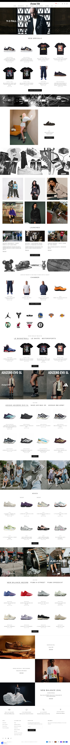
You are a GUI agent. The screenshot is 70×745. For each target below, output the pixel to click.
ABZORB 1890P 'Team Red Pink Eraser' (26, 603)
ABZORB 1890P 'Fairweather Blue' (10, 603)
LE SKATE (35, 338)
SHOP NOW (51, 649)
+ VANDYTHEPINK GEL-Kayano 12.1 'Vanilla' (43, 514)
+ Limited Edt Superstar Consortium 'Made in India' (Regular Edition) (10, 59)
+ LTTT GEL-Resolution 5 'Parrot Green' (10, 538)
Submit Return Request (18, 734)
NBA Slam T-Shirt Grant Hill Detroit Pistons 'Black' (43, 59)
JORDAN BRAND (57, 220)
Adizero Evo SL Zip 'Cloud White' (43, 425)
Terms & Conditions (5, 727)
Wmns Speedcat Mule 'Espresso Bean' (49, 133)
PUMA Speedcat (55, 582)
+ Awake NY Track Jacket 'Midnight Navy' (43, 298)
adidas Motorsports (10, 424)
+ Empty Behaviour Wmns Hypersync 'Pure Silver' (26, 538)
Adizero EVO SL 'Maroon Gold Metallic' (60, 451)
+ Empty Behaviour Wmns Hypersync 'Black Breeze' (43, 538)
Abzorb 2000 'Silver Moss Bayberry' (60, 603)
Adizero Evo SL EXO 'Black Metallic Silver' (26, 451)
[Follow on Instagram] (5, 738)
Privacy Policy (4, 726)
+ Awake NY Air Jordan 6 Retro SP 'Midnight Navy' (9, 359)
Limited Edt (4, 722)
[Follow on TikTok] (10, 738)
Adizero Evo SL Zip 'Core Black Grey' (26, 426)
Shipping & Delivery (17, 724)
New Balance (9, 601)
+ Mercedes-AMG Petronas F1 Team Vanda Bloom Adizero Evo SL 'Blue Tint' (9, 426)
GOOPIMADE (35, 220)
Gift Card (15, 731)
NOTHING (35, 196)
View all (35, 456)
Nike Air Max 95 (38, 405)
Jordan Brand (9, 296)
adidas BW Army (56, 405)
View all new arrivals (35, 90)
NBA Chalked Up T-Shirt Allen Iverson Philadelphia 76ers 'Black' (9, 84)
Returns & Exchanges (17, 726)
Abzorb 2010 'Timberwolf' (9, 626)
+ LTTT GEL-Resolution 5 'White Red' (60, 514)
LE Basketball (21, 338)
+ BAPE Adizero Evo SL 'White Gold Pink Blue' (43, 451)
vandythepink (12, 196)
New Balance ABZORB (17, 582)
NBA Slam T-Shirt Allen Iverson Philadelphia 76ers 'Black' (60, 59)
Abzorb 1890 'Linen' (60, 626)
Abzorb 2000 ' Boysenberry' (26, 626)
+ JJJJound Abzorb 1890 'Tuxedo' (43, 626)
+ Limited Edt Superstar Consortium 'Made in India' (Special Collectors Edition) (26, 59)
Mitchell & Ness (43, 57)
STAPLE (12, 220)
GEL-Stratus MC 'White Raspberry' (60, 538)
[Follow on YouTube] (8, 738)
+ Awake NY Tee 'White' (26, 297)
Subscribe (31, 730)
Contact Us (16, 727)
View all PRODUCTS (35, 303)
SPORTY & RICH (57, 196)
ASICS (10, 512)
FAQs (15, 722)
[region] (35, 21)
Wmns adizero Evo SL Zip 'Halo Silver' (60, 426)
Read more (4, 251)
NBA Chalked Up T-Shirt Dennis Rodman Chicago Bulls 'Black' (26, 84)
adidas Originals (9, 57)
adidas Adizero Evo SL (17, 405)
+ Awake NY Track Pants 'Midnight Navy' (43, 84)
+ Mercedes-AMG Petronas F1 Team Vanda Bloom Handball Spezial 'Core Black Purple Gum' (60, 84)
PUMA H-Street (37, 582)
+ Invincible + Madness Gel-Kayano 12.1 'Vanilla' (10, 514)
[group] (35, 21)
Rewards (5, 742)
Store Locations (5, 724)
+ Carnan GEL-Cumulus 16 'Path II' (26, 514)
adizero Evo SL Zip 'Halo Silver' (10, 450)
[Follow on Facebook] (2, 738)
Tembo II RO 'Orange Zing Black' (60, 297)
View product (49, 137)
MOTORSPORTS (49, 338)
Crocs (60, 296)
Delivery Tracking (17, 729)
